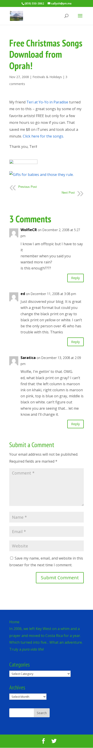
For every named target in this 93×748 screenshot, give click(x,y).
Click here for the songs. (43, 136)
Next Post (68, 192)
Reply (75, 278)
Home (14, 621)
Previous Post (27, 186)
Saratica (28, 357)
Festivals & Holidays (47, 77)
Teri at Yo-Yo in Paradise (47, 102)
